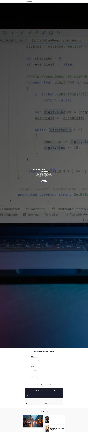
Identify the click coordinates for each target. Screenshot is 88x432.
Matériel (59, 1)
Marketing (56, 1)
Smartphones (62, 1)
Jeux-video (52, 1)
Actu (44, 1)
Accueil (42, 1)
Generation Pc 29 (28, 1)
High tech (47, 1)
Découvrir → (44, 181)
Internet (49, 1)
